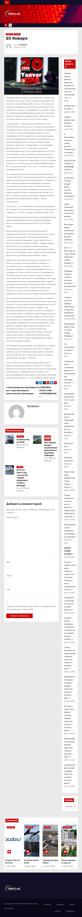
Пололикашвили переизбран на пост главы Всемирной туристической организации (22, 390)
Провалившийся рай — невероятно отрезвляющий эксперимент (70, 530)
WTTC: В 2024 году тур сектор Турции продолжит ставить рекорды (22, 478)
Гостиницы (67, 827)
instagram (60, 905)
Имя (8, 562)
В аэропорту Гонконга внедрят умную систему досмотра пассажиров (69, 187)
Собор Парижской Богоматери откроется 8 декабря (69, 210)
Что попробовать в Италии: (69, 347)
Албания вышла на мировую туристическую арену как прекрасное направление (69, 306)
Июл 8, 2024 (68, 866)
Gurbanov (23, 45)
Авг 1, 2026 (11, 866)
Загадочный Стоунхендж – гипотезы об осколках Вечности (69, 603)
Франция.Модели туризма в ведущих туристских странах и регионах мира (69, 747)
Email (9, 576)
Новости (9, 34)
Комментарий (12, 517)
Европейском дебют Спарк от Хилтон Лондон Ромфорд (69, 330)
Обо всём (11, 827)
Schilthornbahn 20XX (23, 440)
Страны (17, 34)
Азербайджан (70, 911)
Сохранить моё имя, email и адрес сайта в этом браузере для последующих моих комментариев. (30, 608)
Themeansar (8, 908)
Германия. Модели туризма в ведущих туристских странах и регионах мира (69, 774)
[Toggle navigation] (10, 25)
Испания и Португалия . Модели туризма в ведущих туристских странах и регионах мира (69, 718)
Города (47, 436)
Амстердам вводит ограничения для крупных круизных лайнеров (50, 449)
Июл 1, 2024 (48, 458)
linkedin (72, 905)
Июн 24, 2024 (22, 488)
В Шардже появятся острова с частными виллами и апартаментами (70, 280)
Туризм (47, 827)
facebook (47, 905)
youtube (57, 911)
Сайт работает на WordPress (13, 904)
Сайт (8, 589)
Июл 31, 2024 (50, 866)
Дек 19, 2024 (21, 445)
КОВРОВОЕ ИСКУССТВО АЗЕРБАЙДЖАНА (48, 390)
